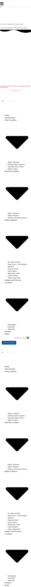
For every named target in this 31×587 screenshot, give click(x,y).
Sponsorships (10, 118)
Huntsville (11, 327)
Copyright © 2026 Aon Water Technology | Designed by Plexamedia (15, 86)
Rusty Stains (12, 271)
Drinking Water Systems (16, 164)
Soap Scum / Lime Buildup (17, 264)
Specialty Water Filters (16, 167)
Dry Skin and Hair (14, 262)
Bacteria (11, 266)
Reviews (8, 331)
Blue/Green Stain (14, 273)
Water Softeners (13, 162)
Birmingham (12, 325)
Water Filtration (13, 215)
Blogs (7, 334)
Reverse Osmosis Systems (17, 218)
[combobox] (21, 338)
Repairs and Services (13, 280)
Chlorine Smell (13, 269)
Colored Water (13, 275)
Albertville (11, 329)
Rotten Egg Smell (14, 278)
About (7, 115)
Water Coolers (13, 169)
